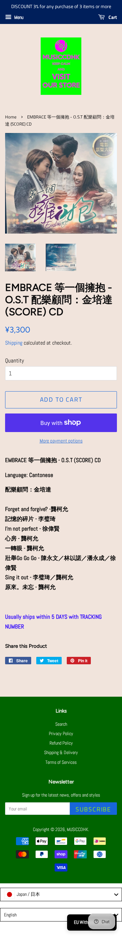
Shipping (13, 342)
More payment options (61, 440)
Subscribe (93, 809)
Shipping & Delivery (61, 752)
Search (61, 724)
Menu (18, 17)
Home (11, 117)
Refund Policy (61, 743)
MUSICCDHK (77, 829)
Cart (112, 17)
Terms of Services (61, 762)
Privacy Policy (61, 733)
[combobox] (61, 894)
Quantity (14, 360)
